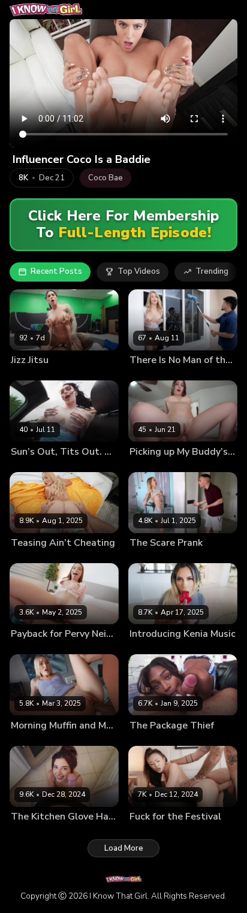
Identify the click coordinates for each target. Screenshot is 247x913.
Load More (123, 848)
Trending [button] (211, 271)
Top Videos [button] (139, 271)
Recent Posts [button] (56, 271)
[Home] (46, 9)
